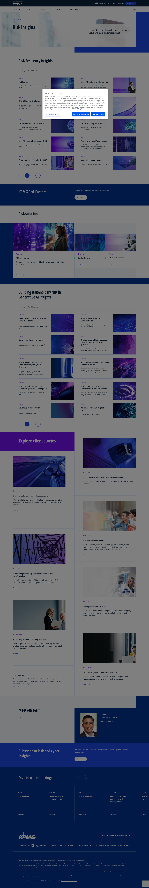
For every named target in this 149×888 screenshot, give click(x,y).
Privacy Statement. (82, 109)
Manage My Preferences (53, 114)
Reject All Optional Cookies (81, 114)
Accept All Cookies (98, 114)
